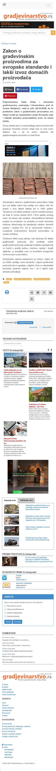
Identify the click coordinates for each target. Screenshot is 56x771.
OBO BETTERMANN (24, 583)
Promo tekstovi (8, 708)
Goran (4, 637)
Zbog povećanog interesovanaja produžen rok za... (15, 441)
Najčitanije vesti (26, 500)
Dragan (4, 648)
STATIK (19, 576)
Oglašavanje (7, 689)
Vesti (14, 43)
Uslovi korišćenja (8, 695)
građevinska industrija (23, 279)
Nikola (4, 643)
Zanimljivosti (7, 710)
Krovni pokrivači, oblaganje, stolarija (16, 726)
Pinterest (11, 96)
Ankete (5, 716)
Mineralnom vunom (14, 606)
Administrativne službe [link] (12, 343)
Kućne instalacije (8, 731)
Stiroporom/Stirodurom (15, 609)
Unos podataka (8, 692)
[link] (28, 16)
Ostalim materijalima (14, 613)
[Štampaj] (7, 292)
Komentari (8, 633)
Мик (3, 659)
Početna (5, 43)
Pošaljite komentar (25, 323)
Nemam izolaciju (13, 616)
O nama (5, 684)
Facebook (23, 89)
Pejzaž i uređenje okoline (11, 734)
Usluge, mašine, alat (10, 736)
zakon (9, 279)
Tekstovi (5, 705)
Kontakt (5, 687)
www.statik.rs (21, 580)
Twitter (37, 89)
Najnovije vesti (10, 500)
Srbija (6, 282)
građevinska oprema (41, 279)
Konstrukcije (7, 724)
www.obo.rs (20, 587)
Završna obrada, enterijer (12, 729)
